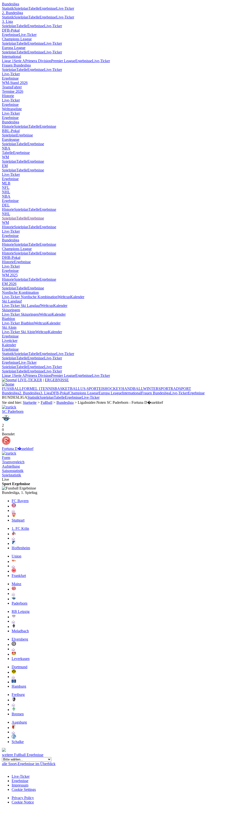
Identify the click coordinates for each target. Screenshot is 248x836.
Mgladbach (20, 631)
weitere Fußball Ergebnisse (22, 755)
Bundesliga (10, 4)
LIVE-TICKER (30, 380)
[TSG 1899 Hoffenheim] (14, 543)
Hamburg (19, 686)
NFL (5, 188)
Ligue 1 (8, 61)
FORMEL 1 (31, 389)
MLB (6, 183)
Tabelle (33, 8)
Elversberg (20, 639)
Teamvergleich (13, 462)
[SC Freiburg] (14, 700)
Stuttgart (18, 520)
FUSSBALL (12, 389)
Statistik (8, 8)
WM (5, 157)
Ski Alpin (9, 327)
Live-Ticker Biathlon (18, 323)
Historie (8, 96)
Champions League (17, 39)
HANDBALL (132, 389)
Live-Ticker (65, 8)
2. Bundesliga (12, 13)
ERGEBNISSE (57, 380)
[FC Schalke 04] (14, 737)
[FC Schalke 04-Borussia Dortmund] (9, 407)
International (11, 56)
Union (16, 556)
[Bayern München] (14, 506)
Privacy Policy (23, 798)
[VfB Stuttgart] (14, 516)
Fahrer (17, 87)
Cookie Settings (24, 789)
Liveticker (9, 340)
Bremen (18, 714)
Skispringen (11, 310)
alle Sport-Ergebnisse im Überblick (28, 764)
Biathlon (8, 319)
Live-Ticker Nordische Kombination (30, 297)
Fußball (46, 402)
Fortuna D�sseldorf (17, 449)
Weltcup (64, 297)
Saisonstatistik (12, 471)
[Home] (8, 384)
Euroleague (10, 139)
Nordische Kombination (20, 292)
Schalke (18, 742)
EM (5, 166)
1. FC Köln (20, 528)
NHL (6, 192)
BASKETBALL (67, 389)
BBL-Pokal (11, 131)
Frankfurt (19, 576)
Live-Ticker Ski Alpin (18, 332)
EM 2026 (9, 284)
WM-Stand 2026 (15, 83)
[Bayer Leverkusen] (14, 654)
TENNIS (47, 389)
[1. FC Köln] (14, 534)
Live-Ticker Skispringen (20, 314)
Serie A (19, 61)
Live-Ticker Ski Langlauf (21, 306)
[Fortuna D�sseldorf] (6, 443)
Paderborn (19, 603)
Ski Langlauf (12, 301)
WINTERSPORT (156, 389)
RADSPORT (180, 389)
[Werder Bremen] (14, 710)
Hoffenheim (21, 548)
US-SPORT (89, 389)
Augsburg (19, 722)
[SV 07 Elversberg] (14, 644)
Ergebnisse (47, 8)
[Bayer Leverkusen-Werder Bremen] (9, 453)
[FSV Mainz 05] (14, 589)
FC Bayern (20, 501)
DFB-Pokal (11, 30)
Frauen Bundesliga (16, 65)
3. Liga (7, 21)
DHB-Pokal (11, 257)
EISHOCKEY (110, 389)
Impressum (20, 785)
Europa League (13, 48)
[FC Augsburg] (14, 728)
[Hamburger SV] (14, 682)
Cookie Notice (23, 802)
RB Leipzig (21, 611)
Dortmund (19, 667)
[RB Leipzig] (14, 617)
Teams (7, 87)
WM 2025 (10, 275)
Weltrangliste (12, 109)
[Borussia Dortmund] (14, 672)
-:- (13, 510)
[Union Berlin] (14, 561)
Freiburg (18, 694)
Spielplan (21, 8)
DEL (6, 205)
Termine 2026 (12, 91)
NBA (6, 148)
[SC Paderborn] (6, 421)
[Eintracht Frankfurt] (14, 571)
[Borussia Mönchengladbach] (14, 627)
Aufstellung (11, 466)
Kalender (77, 297)
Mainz (16, 584)
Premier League (63, 61)
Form (6, 458)
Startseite (30, 402)
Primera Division (38, 61)
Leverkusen (21, 659)
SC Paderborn (12, 411)
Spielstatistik (11, 475)
